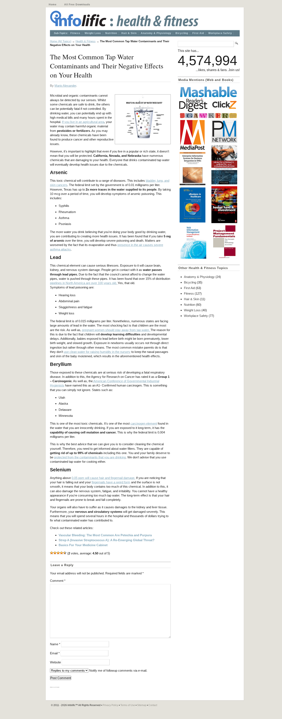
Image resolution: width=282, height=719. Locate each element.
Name (55, 644)
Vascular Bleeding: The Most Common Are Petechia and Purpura (105, 535)
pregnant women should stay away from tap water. (116, 330)
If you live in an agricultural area (83, 122)
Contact (152, 705)
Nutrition (111, 33)
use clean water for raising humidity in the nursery (97, 352)
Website (55, 662)
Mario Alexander (65, 85)
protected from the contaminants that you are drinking (90, 457)
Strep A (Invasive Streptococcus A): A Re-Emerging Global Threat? (106, 540)
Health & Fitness (86, 41)
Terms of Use (127, 705)
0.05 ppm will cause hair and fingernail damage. (103, 478)
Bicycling (181, 33)
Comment (57, 580)
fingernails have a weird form (111, 482)
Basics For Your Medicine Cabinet (83, 545)
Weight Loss (93, 33)
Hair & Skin (128, 33)
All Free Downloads (77, 4)
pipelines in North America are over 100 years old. (84, 283)
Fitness (75, 33)
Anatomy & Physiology (156, 33)
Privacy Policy (110, 705)
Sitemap (141, 705)
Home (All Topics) (60, 41)
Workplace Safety (220, 33)
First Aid (198, 33)
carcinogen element (143, 423)
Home (52, 4)
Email (55, 653)
